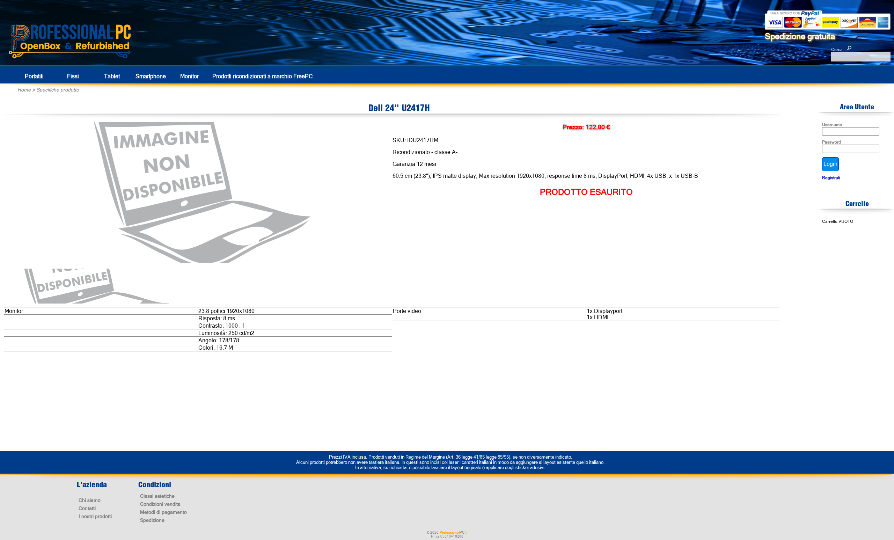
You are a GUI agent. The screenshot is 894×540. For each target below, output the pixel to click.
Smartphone (150, 76)
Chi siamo (90, 500)
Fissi (73, 76)
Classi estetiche (157, 496)
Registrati (831, 177)
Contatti (87, 508)
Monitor (189, 76)
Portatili (34, 76)
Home (24, 90)
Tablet (112, 76)
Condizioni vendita (160, 504)
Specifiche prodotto (57, 90)
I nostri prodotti (95, 516)
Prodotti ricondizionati (262, 76)
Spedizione (152, 520)
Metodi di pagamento (163, 512)
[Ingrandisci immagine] (201, 193)
